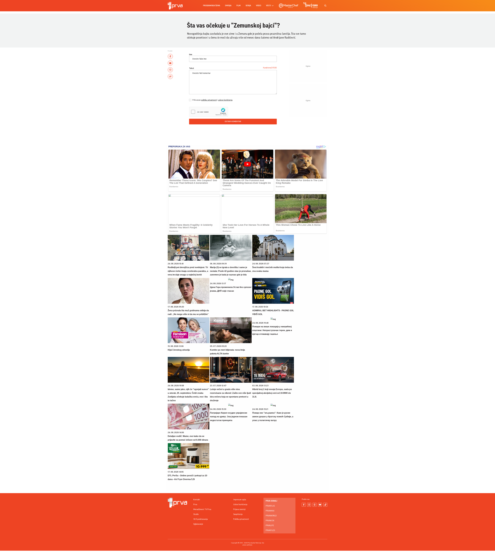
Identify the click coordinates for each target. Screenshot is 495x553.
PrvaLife (270, 525)
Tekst (191, 68)
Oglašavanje (198, 524)
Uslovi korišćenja (240, 504)
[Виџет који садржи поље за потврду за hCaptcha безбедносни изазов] (208, 112)
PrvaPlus (270, 506)
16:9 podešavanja (200, 519)
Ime (190, 54)
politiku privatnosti (209, 100)
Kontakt (196, 500)
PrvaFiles (270, 530)
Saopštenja (237, 514)
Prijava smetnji (239, 509)
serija (248, 6)
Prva (195, 504)
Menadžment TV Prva (202, 509)
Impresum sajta (239, 500)
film (238, 6)
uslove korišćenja (225, 100)
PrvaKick (270, 521)
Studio (196, 514)
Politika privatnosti (241, 519)
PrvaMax (270, 511)
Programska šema (211, 6)
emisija (228, 6)
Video (258, 6)
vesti (268, 6)
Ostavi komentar (233, 121)
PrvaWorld (271, 516)
